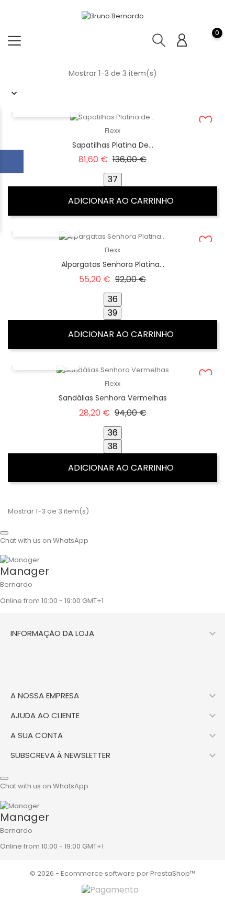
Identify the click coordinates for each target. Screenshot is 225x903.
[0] (206, 40)
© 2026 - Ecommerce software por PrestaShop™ (112, 873)
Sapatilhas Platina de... (112, 145)
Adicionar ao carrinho (120, 201)
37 (113, 179)
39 (112, 313)
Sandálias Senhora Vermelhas (113, 398)
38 (113, 446)
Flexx (112, 131)
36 (113, 299)
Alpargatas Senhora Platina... (112, 264)
